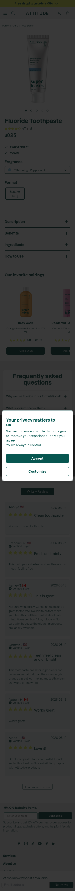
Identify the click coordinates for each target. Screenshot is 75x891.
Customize (37, 471)
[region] (37, 445)
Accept (37, 458)
